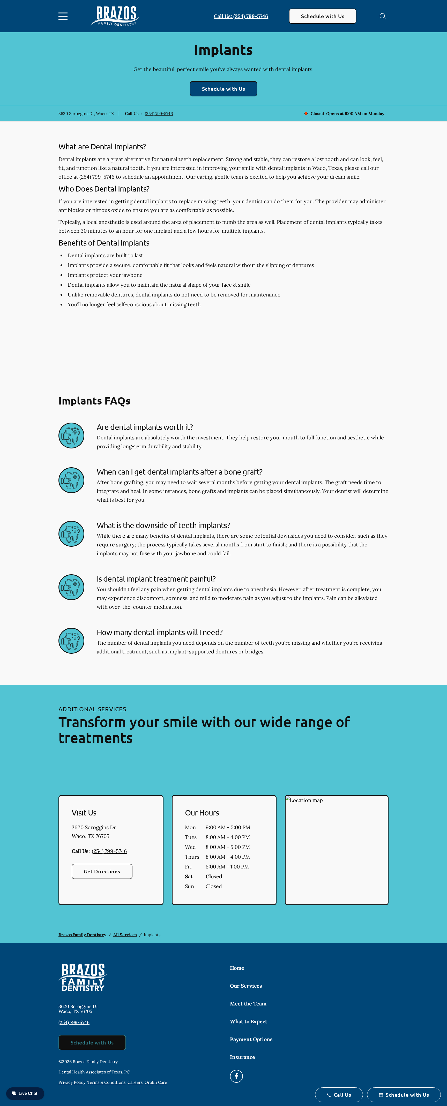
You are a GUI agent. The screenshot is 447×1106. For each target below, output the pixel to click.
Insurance (242, 1057)
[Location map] (337, 850)
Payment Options (251, 1039)
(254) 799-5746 (159, 113)
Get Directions (102, 871)
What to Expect (248, 1021)
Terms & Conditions (106, 1082)
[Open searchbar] (383, 16)
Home (237, 968)
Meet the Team (248, 1003)
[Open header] (64, 16)
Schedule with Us (322, 16)
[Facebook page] (236, 1076)
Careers (135, 1082)
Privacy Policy (71, 1082)
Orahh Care (156, 1082)
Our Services (246, 985)
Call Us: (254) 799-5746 (241, 16)
